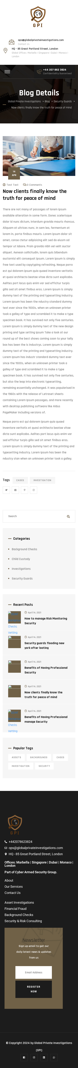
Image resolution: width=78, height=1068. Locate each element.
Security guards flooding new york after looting (44, 645)
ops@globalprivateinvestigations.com (41, 40)
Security (44, 766)
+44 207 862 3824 (54, 70)
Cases (20, 480)
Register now (33, 989)
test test (13, 185)
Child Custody (21, 559)
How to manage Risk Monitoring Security (45, 620)
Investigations (21, 569)
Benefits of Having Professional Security (45, 670)
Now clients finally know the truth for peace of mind (43, 694)
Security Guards (22, 578)
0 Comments (34, 185)
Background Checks (24, 549)
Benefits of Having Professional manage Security (45, 719)
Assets (16, 757)
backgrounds (39, 757)
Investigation (42, 480)
